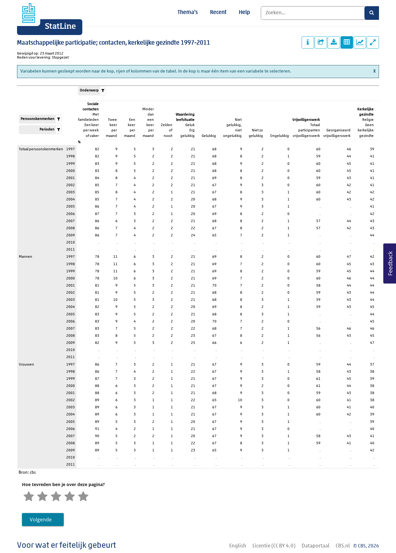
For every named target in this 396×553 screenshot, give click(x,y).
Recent (218, 12)
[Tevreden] (69, 496)
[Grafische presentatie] (360, 42)
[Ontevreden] (42, 496)
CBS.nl (343, 546)
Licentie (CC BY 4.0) (273, 546)
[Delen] (321, 42)
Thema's (188, 12)
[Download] (334, 42)
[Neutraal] (56, 496)
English (237, 546)
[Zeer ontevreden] (29, 496)
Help (244, 12)
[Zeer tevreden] (83, 496)
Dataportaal (315, 546)
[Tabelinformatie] (308, 42)
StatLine (60, 26)
